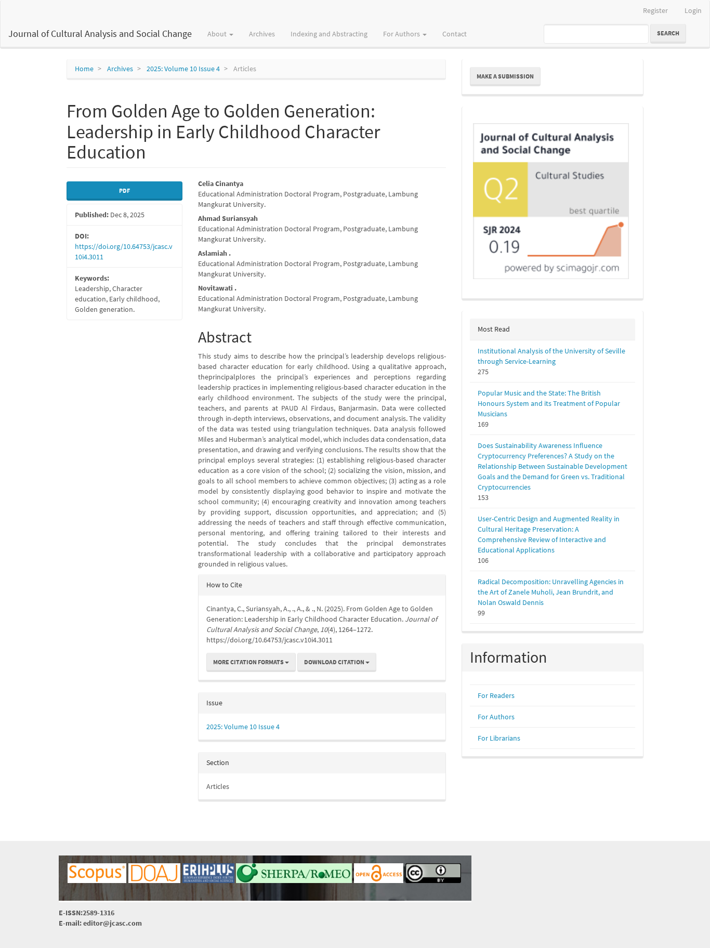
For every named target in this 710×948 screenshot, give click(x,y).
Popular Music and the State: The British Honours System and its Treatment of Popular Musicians (549, 403)
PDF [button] (124, 190)
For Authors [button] (402, 33)
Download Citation (334, 662)
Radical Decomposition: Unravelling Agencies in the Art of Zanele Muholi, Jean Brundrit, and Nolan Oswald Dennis (551, 592)
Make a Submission (505, 76)
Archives (262, 33)
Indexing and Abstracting (329, 33)
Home (84, 68)
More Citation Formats (249, 662)
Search (668, 33)
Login (693, 10)
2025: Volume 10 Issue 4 (183, 68)
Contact (454, 33)
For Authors (496, 716)
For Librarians (499, 738)
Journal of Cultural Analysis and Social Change (100, 34)
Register (655, 10)
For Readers (496, 695)
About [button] (217, 33)
